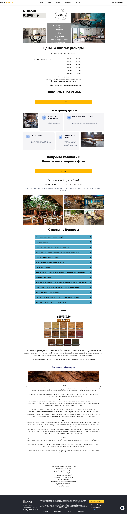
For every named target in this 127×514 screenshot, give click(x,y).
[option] (63, 409)
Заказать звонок (96, 501)
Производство (57, 512)
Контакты (45, 512)
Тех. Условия (81, 512)
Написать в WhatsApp (96, 505)
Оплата (69, 512)
